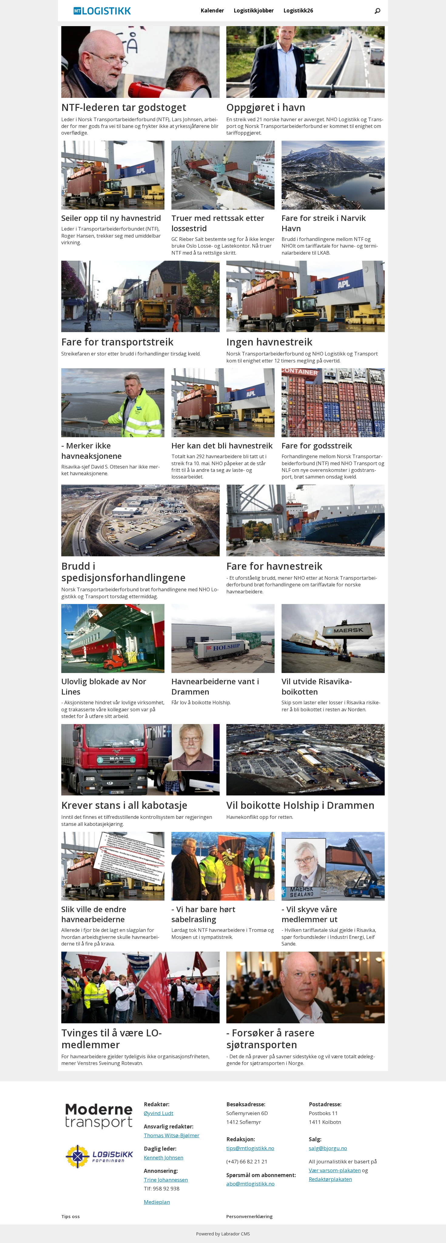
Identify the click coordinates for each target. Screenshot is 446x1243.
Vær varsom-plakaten (335, 1170)
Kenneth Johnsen (163, 1157)
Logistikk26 (298, 10)
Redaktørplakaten (330, 1179)
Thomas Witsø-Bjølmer (171, 1135)
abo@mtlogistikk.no (250, 1183)
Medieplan (157, 1201)
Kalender (212, 10)
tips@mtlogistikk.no (250, 1148)
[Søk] (377, 10)
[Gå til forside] (102, 10)
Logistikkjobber (254, 10)
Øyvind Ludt (158, 1113)
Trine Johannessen (166, 1179)
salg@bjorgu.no (328, 1148)
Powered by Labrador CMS (223, 1234)
